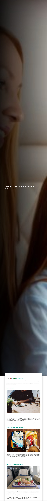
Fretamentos (8, 376)
